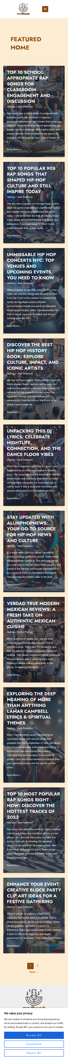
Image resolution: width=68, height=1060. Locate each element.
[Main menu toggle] (45, 9)
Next (34, 972)
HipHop (11, 106)
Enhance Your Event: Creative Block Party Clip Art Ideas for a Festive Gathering (34, 893)
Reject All (34, 1053)
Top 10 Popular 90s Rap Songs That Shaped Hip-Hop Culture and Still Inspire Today (31, 180)
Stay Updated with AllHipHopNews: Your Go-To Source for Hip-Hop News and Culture (31, 529)
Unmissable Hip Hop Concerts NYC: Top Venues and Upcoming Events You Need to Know (31, 266)
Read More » (13, 150)
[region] (34, 1034)
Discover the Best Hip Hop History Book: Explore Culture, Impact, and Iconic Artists (33, 356)
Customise (34, 1044)
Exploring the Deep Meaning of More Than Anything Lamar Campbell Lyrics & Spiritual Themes (31, 708)
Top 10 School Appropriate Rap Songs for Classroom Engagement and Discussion (28, 87)
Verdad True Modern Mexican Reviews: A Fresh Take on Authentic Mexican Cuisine (33, 615)
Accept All (34, 1035)
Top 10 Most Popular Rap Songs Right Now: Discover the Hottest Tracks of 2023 (33, 805)
